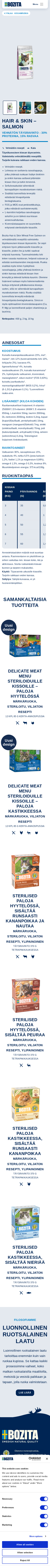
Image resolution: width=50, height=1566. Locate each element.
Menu (35, 4)
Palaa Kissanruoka (17, 13)
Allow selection (25, 1552)
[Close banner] (47, 1459)
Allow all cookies (25, 1544)
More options (35, 1536)
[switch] (44, 1507)
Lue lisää (25, 1392)
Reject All (25, 1560)
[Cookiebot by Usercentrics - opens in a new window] (30, 1459)
